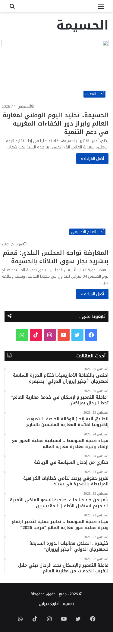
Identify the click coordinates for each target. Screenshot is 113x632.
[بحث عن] (12, 8)
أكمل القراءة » (92, 158)
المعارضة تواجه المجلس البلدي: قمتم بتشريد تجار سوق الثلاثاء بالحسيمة (55, 257)
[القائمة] (101, 8)
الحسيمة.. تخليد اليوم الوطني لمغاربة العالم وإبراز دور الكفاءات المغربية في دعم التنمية (55, 123)
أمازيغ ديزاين (49, 603)
